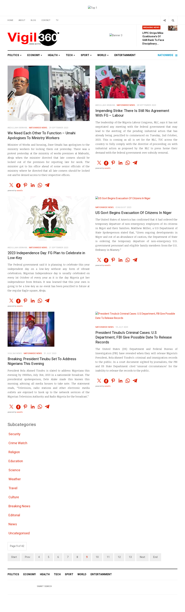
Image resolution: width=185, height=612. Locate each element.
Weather (14, 479)
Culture (13, 497)
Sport (85, 55)
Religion (14, 452)
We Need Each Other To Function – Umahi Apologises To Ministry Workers (41, 136)
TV (57, 20)
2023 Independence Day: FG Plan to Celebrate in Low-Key (46, 255)
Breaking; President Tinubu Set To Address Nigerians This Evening (42, 361)
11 (108, 557)
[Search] (173, 20)
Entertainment (125, 55)
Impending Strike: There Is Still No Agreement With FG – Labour (132, 113)
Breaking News (19, 506)
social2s (19, 190)
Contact (45, 20)
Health (53, 55)
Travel (12, 488)
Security (14, 434)
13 (130, 557)
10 (97, 557)
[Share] (164, 20)
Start (14, 557)
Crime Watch (17, 443)
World (102, 55)
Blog (33, 20)
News (12, 524)
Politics (14, 55)
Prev (27, 557)
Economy (33, 55)
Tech (69, 55)
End (155, 557)
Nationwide (165, 55)
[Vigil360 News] (34, 37)
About (22, 20)
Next (142, 557)
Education (15, 461)
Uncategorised (19, 533)
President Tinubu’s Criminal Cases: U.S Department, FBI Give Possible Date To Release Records (133, 337)
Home (10, 20)
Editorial (14, 515)
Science (14, 470)
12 (119, 557)
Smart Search (44, 586)
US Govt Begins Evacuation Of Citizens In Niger (133, 212)
